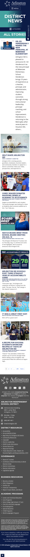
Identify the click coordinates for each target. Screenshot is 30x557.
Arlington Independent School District (16, 545)
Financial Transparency (10, 487)
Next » (22, 369)
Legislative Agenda (8, 470)
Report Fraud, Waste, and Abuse (12, 490)
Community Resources (9, 437)
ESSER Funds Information (10, 444)
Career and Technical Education (12, 498)
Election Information (9, 468)
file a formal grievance (19, 539)
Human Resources (8, 446)
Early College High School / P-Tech (13, 502)
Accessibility (6, 431)
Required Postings (8, 448)
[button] (15, 8)
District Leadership (8, 442)
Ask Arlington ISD (28, 31)
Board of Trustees (8, 459)
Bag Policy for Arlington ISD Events (13, 435)
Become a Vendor (8, 481)
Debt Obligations (8, 483)
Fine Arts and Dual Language (11, 504)
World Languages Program (11, 513)
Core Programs (7, 500)
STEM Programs (7, 511)
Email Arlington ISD (10, 423)
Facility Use (6, 485)
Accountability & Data (9, 433)
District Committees (9, 466)
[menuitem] (6, 388)
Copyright (6, 440)
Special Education (8, 508)
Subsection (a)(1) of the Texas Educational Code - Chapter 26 (14, 527)
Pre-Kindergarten (8, 506)
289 (17, 369)
